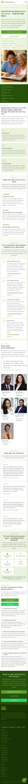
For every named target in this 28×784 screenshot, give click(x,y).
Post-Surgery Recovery (6, 738)
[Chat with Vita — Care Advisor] (24, 780)
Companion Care (4, 732)
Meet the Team (4, 767)
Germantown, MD (4, 752)
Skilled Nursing (4, 735)
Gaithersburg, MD (4, 750)
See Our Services (14, 36)
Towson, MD (3, 755)
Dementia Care (4, 737)
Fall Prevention (4, 742)
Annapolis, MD (4, 761)
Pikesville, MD (4, 757)
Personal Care (4, 733)
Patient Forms (4, 776)
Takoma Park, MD (4, 754)
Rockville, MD (4, 749)
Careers (3, 771)
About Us (3, 766)
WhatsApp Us (10, 604)
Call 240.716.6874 (10, 600)
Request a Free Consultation (14, 692)
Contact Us (3, 774)
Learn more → (10, 275)
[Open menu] (26, 2)
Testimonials (3, 772)
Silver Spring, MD (4, 747)
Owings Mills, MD (4, 759)
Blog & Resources (5, 769)
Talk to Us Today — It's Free (14, 32)
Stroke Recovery (4, 740)
